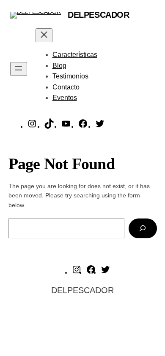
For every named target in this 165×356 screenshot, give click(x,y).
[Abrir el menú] (18, 69)
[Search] (143, 228)
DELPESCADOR (98, 14)
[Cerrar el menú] (44, 35)
